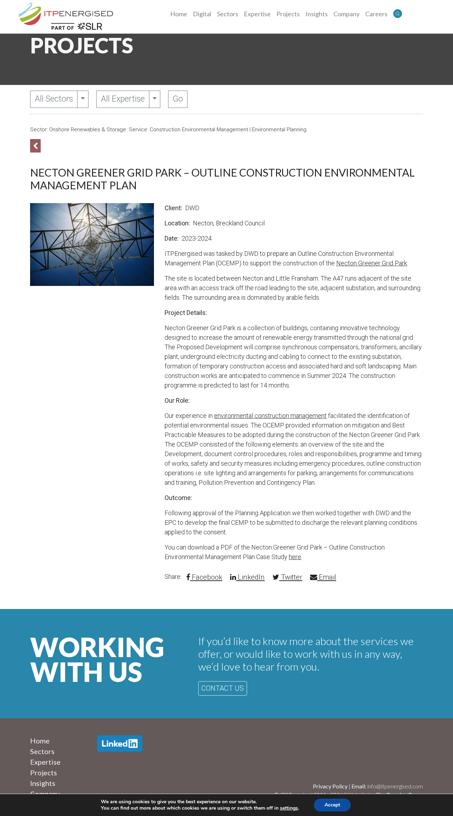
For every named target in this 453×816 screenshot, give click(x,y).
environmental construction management (270, 415)
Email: (359, 786)
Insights (316, 14)
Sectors (227, 14)
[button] (397, 13)
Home (178, 14)
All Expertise (123, 99)
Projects (288, 14)
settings (289, 808)
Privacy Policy (330, 786)
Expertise (257, 14)
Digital (202, 14)
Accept (332, 804)
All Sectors (54, 99)
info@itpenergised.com (395, 786)
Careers (376, 14)
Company (346, 14)
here (295, 557)
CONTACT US (222, 688)
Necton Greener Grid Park (371, 263)
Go (178, 99)
